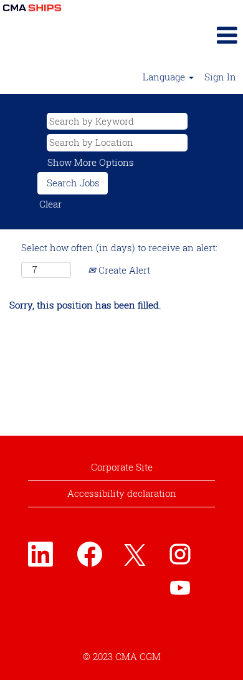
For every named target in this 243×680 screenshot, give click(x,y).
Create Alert (123, 270)
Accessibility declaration (121, 493)
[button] (202, 34)
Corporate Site (122, 467)
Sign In (220, 76)
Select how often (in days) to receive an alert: (119, 247)
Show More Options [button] (90, 162)
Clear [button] (50, 204)
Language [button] (165, 76)
